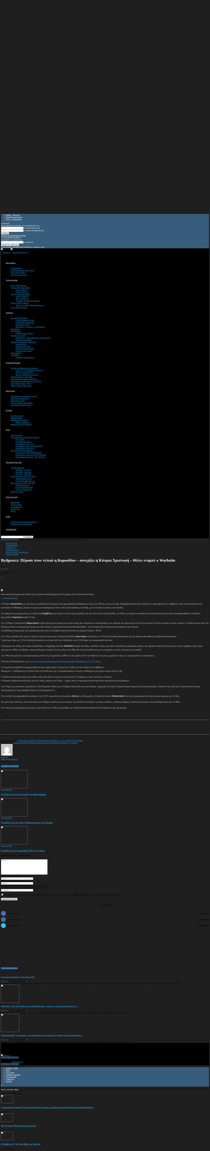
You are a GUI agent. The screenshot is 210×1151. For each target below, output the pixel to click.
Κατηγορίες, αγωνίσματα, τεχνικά (24, 396)
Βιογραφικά (15, 329)
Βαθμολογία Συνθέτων (19, 420)
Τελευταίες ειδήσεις (9, 968)
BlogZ (13, 511)
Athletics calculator (13, 1075)
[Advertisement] (29, 582)
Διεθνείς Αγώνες (12, 550)
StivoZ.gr (4, 568)
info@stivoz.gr (17, 1062)
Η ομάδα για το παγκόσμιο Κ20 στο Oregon (23, 850)
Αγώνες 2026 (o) (22, 296)
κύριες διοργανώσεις (19, 286)
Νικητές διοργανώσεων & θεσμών (24, 368)
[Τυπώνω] (51, 729)
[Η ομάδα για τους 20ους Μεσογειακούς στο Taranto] (14, 816)
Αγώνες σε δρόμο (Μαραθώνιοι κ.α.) (30, 305)
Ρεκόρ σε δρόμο (17, 492)
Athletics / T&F (12, 1068)
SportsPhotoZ (11, 529)
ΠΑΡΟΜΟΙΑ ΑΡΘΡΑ (10, 766)
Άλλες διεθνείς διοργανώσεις (17, 552)
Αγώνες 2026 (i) (22, 290)
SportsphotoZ (11, 1077)
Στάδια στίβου (21, 344)
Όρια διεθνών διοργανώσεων (22, 450)
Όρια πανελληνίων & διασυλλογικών (25, 437)
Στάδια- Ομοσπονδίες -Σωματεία (23, 342)
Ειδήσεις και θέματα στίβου (21, 524)
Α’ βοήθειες (15, 355)
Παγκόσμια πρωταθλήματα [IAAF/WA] (26, 381)
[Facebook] (25, 729)
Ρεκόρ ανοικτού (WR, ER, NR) (23, 483)
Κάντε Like (205, 913)
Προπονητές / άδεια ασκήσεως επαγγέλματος (33, 338)
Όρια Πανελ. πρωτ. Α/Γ (25, 444)
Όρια (8, 430)
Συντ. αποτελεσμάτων (19, 307)
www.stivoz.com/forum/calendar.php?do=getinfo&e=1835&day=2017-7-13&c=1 (63, 661)
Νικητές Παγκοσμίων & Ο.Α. (27, 375)
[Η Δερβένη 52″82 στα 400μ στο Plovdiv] (7, 1139)
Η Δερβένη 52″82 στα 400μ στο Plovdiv (20, 1144)
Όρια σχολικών (17, 435)
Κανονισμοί (10, 391)
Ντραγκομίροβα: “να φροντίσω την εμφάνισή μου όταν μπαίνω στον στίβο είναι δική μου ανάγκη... (42, 1035)
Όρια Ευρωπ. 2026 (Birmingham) (29, 453)
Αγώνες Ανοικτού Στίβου (20, 294)
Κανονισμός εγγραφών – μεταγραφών (30, 327)
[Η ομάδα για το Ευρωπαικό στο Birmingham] (14, 788)
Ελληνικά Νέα (16, 505)
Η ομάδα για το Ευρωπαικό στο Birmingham (23, 794)
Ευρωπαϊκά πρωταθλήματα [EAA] (24, 379)
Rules (8, 1070)
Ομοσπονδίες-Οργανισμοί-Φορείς (24, 522)
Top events (10, 1073)
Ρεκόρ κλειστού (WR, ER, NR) (23, 476)
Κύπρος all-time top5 (24, 490)
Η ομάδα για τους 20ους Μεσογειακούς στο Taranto (27, 822)
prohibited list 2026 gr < (25, 333)
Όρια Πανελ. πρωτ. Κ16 (25, 448)
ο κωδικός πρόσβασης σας (33, 230)
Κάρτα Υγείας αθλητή (24, 340)
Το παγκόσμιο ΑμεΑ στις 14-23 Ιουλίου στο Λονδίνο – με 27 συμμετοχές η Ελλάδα (50, 741)
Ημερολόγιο (10, 263)
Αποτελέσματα (12, 280)
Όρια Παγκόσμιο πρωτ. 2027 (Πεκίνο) (30, 457)
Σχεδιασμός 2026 (22, 325)
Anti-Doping (16, 331)
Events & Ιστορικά (13, 363)
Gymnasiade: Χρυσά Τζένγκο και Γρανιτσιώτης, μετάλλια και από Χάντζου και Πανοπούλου (47, 1107)
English (9, 1081)
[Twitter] (33, 729)
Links (8, 517)
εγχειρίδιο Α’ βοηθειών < (25, 357)
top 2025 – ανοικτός (23, 474)
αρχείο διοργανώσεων (19, 275)
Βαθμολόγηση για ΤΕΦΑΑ (21, 424)
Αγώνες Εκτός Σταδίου (19, 303)
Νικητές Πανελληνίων (24, 372)
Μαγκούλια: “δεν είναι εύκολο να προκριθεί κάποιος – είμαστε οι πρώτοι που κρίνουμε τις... (39, 1006)
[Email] (42, 729)
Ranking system (17, 416)
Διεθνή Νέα (15, 509)
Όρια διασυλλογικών (24, 442)
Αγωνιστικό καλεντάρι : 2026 (22, 270)
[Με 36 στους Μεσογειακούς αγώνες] (7, 1121)
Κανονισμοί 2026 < (18, 401)
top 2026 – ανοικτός (23, 470)
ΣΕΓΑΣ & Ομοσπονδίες (25, 349)
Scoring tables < (17, 418)
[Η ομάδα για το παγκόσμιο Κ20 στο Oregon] (14, 844)
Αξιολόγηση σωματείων (25, 322)
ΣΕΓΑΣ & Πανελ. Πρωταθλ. (22, 377)
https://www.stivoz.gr (9, 759)
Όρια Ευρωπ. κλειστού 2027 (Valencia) (31, 455)
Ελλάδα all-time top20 (24, 487)
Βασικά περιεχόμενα (14, 217)
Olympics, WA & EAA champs (28, 301)
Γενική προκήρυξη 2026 (25, 320)
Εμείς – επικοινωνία (13, 219)
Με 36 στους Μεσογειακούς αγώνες (18, 1126)
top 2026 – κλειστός (23, 472)
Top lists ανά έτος (17, 468)
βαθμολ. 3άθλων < (23, 422)
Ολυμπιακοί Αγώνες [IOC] (21, 383)
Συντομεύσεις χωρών (24, 351)
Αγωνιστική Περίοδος (19, 318)
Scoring (9, 410)
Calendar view (16, 268)
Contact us (10, 1079)
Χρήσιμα (9, 313)
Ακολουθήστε (203, 919)
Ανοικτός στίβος (12, 554)
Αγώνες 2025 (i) (22, 292)
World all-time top (22, 485)
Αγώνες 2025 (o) (22, 299)
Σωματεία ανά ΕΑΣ (23, 346)
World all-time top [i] (24, 479)
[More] (60, 729)
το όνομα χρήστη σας (31, 228)
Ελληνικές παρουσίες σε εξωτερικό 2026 (18, 977)
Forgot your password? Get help (13, 235)
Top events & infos (18, 273)
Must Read (15, 502)
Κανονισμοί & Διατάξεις (20, 398)
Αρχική (4, 539)
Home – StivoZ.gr (13, 215)
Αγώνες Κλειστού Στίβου (20, 288)
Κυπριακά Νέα (16, 507)
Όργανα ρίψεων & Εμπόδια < (22, 403)
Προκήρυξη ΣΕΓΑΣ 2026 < (21, 405)
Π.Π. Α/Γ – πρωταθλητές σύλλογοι (29, 370)
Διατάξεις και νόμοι (18, 336)
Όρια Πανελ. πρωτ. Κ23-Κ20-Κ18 (29, 446)
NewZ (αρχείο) (12, 497)
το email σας (28, 242)
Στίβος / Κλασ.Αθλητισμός (21, 386)
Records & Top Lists (14, 462)
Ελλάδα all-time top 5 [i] (25, 481)
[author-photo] (7, 755)
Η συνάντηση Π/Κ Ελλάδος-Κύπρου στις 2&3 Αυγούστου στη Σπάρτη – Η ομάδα (45, 743)
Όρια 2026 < (20, 440)
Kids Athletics (16, 353)
